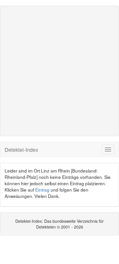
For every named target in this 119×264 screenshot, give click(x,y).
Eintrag (42, 189)
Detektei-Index (21, 149)
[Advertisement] (59, 71)
